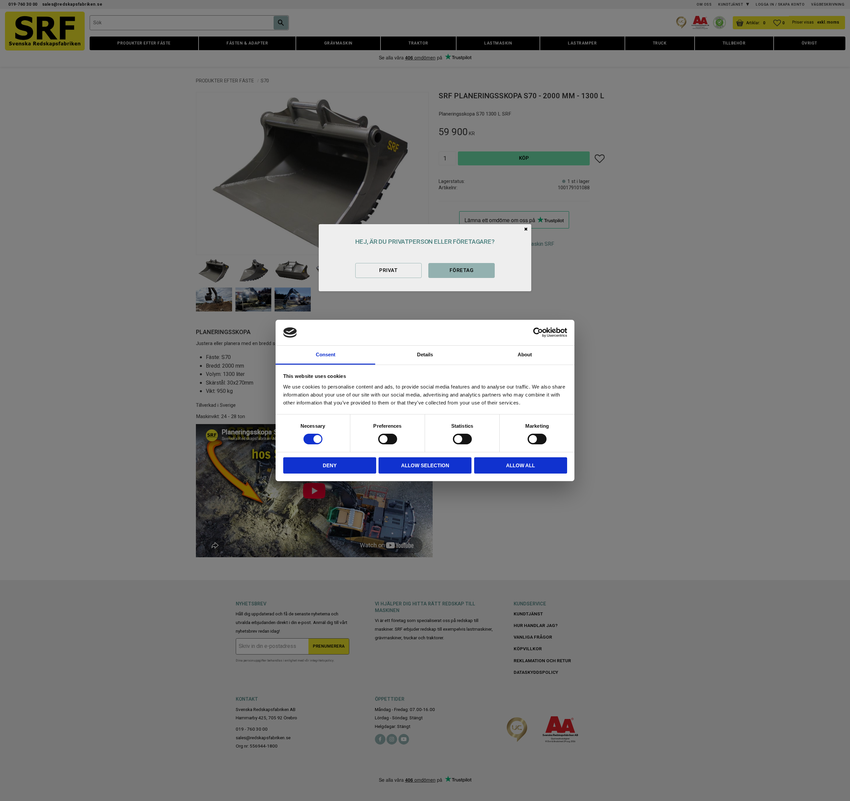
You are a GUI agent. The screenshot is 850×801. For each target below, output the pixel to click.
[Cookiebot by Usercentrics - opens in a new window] (538, 332)
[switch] (387, 439)
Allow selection (425, 465)
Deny (330, 465)
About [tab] (525, 354)
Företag (461, 270)
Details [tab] (425, 354)
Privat (388, 270)
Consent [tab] (325, 354)
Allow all (520, 465)
